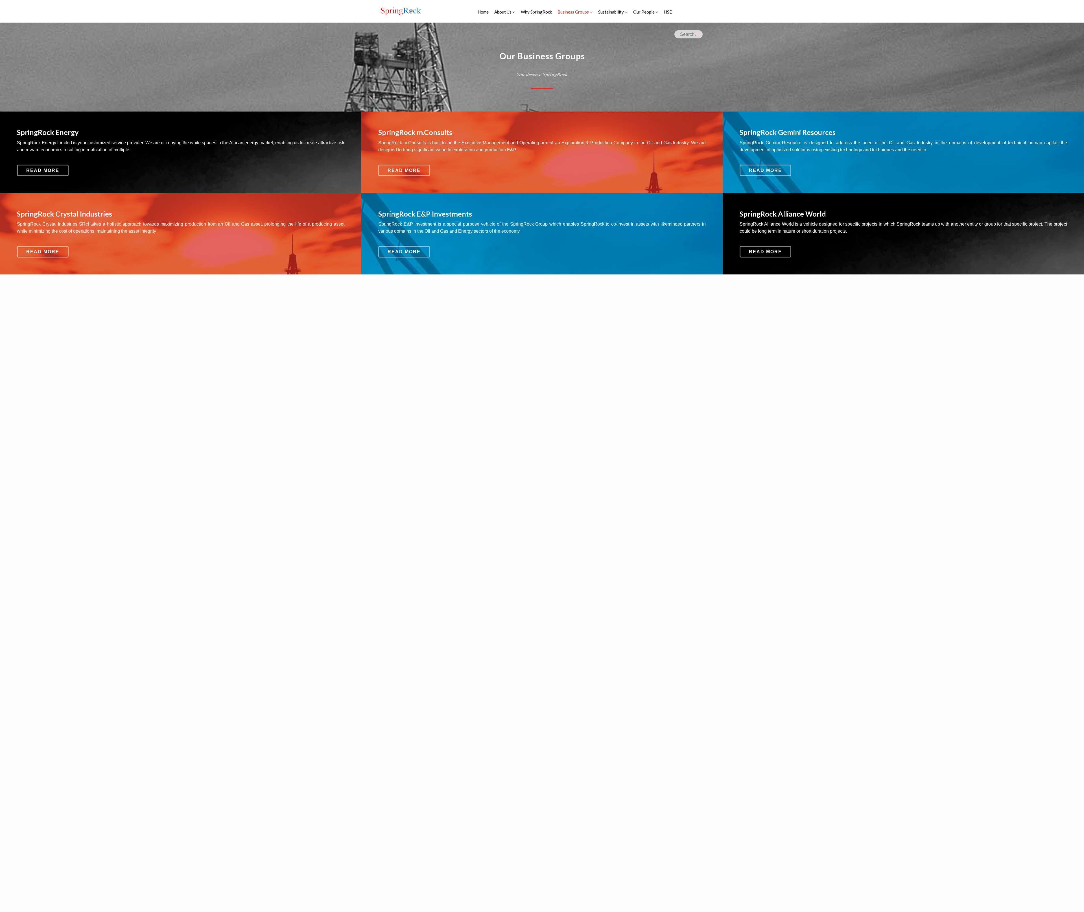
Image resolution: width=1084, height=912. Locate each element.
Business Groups (574, 11)
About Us (503, 11)
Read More (42, 170)
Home (483, 11)
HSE (668, 11)
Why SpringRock (536, 11)
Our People (644, 11)
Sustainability (611, 11)
